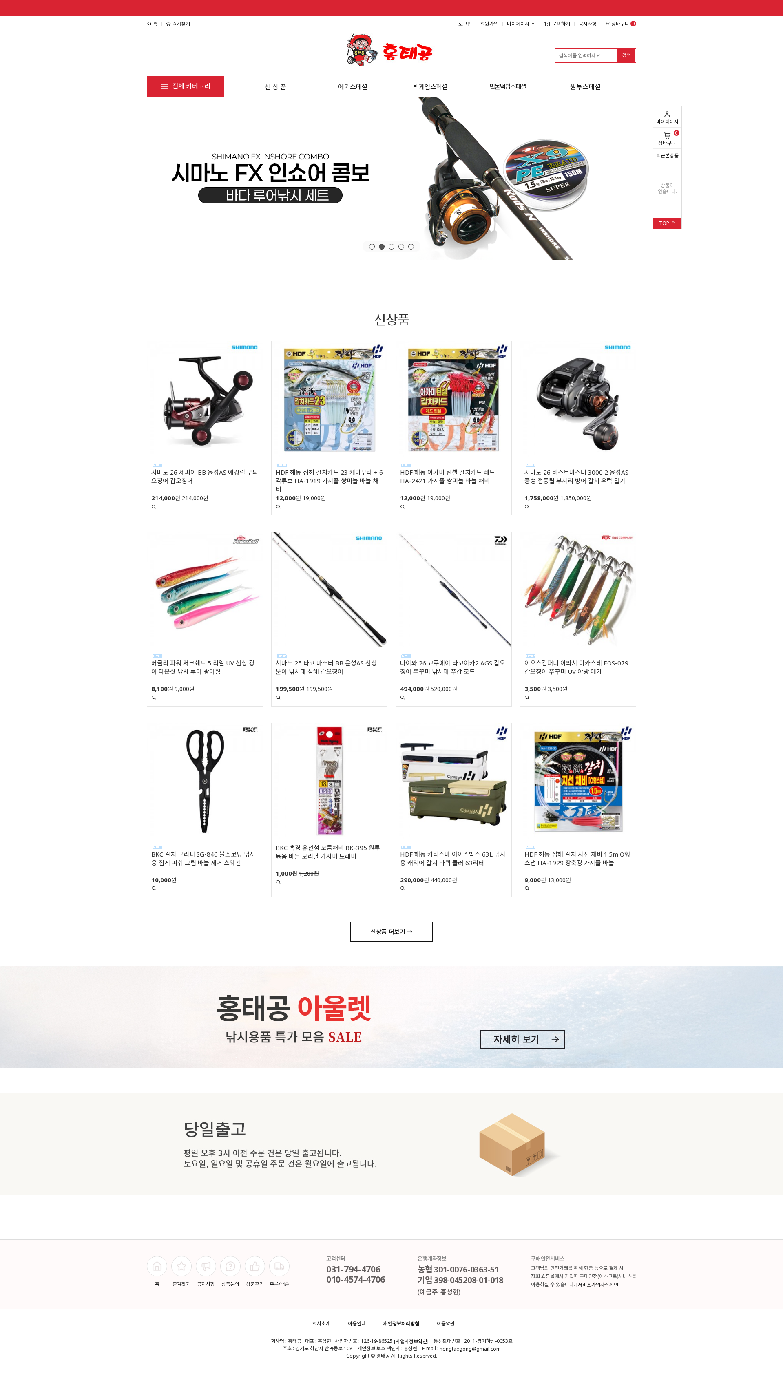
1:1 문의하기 (557, 24)
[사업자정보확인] (411, 1341)
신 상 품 (275, 86)
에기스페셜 (352, 86)
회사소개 (321, 1323)
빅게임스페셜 (430, 86)
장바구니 (668, 138)
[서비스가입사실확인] (598, 1284)
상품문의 (230, 1284)
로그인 (465, 24)
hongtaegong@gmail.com (470, 1348)
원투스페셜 (585, 86)
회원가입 (489, 24)
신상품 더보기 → (391, 931)
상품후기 (255, 1284)
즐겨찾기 (180, 24)
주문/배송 (279, 1284)
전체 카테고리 (190, 86)
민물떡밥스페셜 (507, 86)
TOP (664, 223)
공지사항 (588, 24)
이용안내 (357, 1323)
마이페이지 (667, 121)
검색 (626, 55)
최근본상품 (667, 155)
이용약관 (446, 1323)
